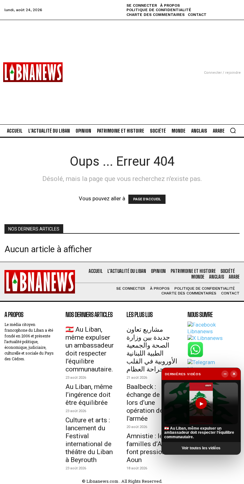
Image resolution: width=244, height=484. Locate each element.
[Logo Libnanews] (33, 72)
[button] (233, 130)
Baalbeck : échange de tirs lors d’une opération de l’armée (148, 402)
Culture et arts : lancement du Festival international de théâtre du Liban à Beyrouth (89, 440)
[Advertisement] (122, 64)
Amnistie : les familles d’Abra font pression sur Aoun (151, 448)
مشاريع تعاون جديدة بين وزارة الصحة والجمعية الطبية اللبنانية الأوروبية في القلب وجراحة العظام (151, 349)
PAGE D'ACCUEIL (147, 199)
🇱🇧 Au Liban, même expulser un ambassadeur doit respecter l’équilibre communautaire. (89, 349)
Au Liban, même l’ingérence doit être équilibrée (88, 394)
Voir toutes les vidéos (201, 448)
